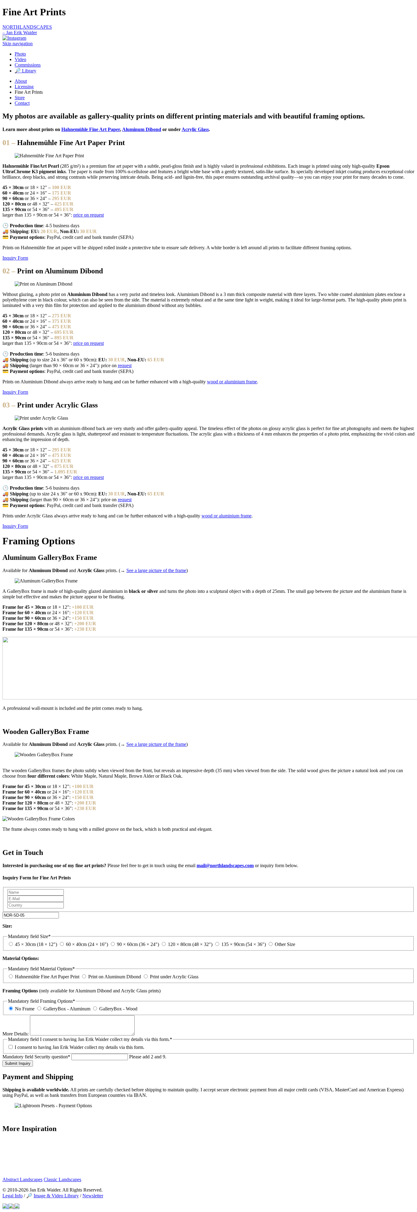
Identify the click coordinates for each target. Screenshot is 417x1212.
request (125, 365)
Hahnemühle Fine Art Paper (90, 129)
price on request (88, 214)
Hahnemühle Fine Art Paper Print (47, 976)
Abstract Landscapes (22, 1179)
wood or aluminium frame (232, 381)
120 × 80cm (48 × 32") (190, 944)
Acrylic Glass (195, 129)
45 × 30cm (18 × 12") (36, 944)
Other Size (285, 944)
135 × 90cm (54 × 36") (243, 944)
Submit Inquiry (18, 1063)
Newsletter (92, 1195)
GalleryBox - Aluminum (66, 1008)
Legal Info (12, 1195)
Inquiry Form (15, 258)
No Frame (24, 1008)
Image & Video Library (56, 1195)
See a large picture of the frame (156, 570)
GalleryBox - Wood (118, 1008)
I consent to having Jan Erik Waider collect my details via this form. (79, 1047)
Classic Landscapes (62, 1179)
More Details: (16, 1033)
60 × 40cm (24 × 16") (87, 944)
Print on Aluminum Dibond (114, 976)
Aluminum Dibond (141, 129)
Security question (36, 1056)
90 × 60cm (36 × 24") (138, 944)
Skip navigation (17, 43)
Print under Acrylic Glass (174, 976)
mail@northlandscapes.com (225, 865)
